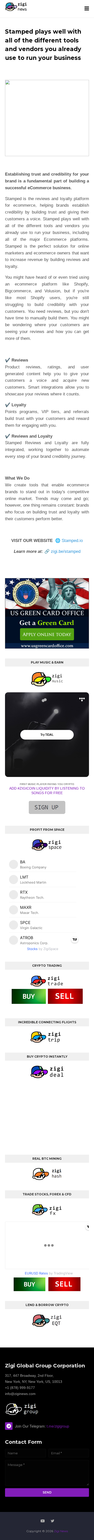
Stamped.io (72, 540)
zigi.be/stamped (65, 551)
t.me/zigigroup (58, 1426)
